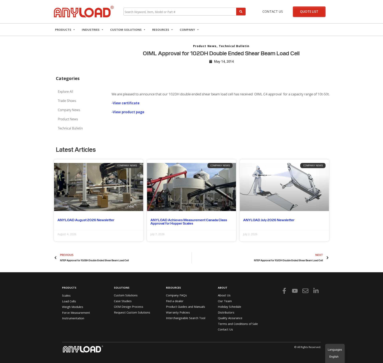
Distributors (226, 312)
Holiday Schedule (229, 307)
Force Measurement (76, 313)
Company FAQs (176, 295)
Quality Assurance (230, 318)
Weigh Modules (72, 307)
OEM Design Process (128, 307)
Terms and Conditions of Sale (238, 324)
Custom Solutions (126, 30)
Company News (69, 110)
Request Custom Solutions (132, 312)
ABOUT (222, 287)
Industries (91, 30)
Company (187, 30)
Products (63, 30)
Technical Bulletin (234, 46)
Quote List (309, 11)
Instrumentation (73, 318)
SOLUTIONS (121, 287)
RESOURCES (160, 30)
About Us (224, 295)
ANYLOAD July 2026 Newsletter (268, 220)
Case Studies (123, 301)
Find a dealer (175, 301)
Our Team (225, 301)
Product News (205, 46)
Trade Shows (67, 101)
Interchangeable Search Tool (185, 318)
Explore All (65, 91)
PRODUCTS (69, 287)
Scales (66, 295)
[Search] (241, 11)
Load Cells (69, 301)
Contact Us (273, 11)
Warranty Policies (178, 312)
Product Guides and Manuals (185, 307)
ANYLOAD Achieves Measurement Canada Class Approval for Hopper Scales (188, 222)
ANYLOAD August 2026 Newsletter (85, 220)
